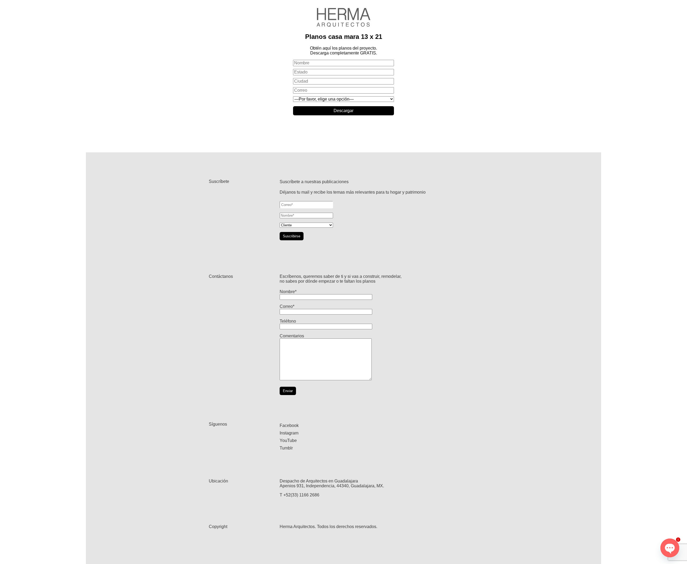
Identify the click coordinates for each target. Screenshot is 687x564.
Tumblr (286, 448)
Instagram (289, 433)
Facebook (289, 425)
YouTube (288, 440)
